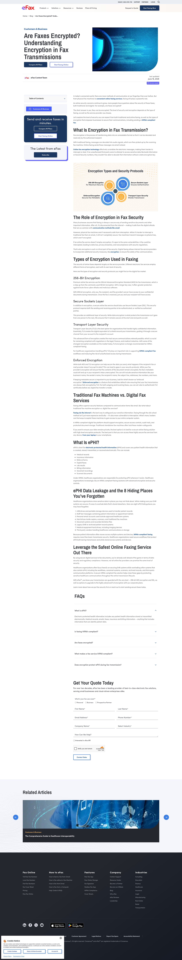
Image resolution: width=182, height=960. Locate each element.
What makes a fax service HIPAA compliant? (94, 653)
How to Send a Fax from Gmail (59, 877)
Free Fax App (88, 877)
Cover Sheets (88, 894)
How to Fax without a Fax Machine (60, 880)
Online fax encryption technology (86, 149)
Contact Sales (82, 757)
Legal (137, 894)
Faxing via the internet (82, 412)
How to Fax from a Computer (59, 887)
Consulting (138, 877)
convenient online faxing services (109, 98)
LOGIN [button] (153, 2)
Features (89, 872)
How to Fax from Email (56, 884)
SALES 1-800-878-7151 (125, 2)
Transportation (140, 908)
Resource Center (115, 880)
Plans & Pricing (91, 8)
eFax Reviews (114, 897)
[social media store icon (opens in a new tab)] (58, 925)
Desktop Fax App (90, 887)
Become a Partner (116, 884)
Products (43, 8)
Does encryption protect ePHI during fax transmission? (98, 664)
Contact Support (115, 877)
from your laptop (89, 435)
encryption (114, 252)
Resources (67, 8)
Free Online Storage (91, 880)
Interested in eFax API (83, 740)
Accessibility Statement (132, 936)
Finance (138, 884)
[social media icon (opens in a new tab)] (24, 925)
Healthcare (139, 887)
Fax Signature (89, 884)
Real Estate (139, 901)
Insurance (138, 890)
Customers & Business (41, 109)
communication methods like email (106, 228)
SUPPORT (137, 2)
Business (90, 702)
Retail (137, 904)
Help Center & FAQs (55, 890)
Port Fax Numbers (29, 884)
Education (138, 880)
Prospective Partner (104, 702)
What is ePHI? (80, 610)
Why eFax (113, 894)
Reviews (79, 8)
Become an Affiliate (116, 887)
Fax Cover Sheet (28, 887)
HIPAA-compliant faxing (143, 534)
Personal (80, 702)
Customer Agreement (79, 936)
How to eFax (56, 872)
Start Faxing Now (149, 8)
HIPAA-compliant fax (147, 351)
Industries (141, 872)
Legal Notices (96, 936)
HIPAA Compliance (90, 890)
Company (115, 872)
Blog (111, 890)
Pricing (25, 890)
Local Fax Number (29, 880)
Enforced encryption (90, 382)
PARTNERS (145, 2)
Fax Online (29, 872)
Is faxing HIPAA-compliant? (86, 631)
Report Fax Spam (112, 936)
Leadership (114, 901)
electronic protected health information (101, 447)
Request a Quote (131, 8)
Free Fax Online (28, 894)
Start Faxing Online (61, 64)
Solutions (55, 8)
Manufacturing (140, 897)
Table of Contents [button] (36, 98)
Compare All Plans (35, 64)
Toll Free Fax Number (30, 877)
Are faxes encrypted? (84, 642)
